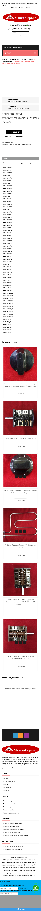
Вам (10, 885)
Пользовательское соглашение (12, 849)
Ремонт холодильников (10, 801)
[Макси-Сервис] (21, 17)
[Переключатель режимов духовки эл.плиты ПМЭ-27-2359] (20, 636)
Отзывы (5, 784)
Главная (4, 59)
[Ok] (20, 735)
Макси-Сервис (14, 59)
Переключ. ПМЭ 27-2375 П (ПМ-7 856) (20, 438)
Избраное (14, 8)
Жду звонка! (22, 888)
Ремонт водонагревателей (11, 813)
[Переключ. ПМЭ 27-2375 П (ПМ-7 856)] (20, 418)
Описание (6, 158)
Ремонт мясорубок (9, 810)
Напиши (23, 909)
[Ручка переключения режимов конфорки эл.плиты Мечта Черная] (20, 470)
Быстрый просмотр (24, 369)
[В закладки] (16, 369)
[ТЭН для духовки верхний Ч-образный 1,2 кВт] (20, 525)
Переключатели (7, 62)
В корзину (15, 132)
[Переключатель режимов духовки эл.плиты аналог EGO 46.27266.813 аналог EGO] (20, 579)
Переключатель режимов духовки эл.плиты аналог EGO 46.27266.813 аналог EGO (20, 602)
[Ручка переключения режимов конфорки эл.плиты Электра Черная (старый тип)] (20, 364)
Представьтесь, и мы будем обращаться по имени (16, 891)
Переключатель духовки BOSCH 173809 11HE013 (38, 113)
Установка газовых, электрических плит (15, 836)
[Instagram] (26, 735)
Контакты (6, 790)
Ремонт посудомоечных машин (12, 807)
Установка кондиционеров (11, 832)
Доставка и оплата (9, 781)
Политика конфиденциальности (13, 846)
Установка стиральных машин (12, 823)
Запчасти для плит (27, 59)
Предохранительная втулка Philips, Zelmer (20, 689)
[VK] (15, 735)
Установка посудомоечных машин (13, 830)
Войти (28, 8)
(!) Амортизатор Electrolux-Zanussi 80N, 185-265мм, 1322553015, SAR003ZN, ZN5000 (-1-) (36, 113)
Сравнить (8, 136)
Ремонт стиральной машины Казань (14, 804)
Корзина (21, 8)
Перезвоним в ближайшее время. (12, 885)
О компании (7, 787)
